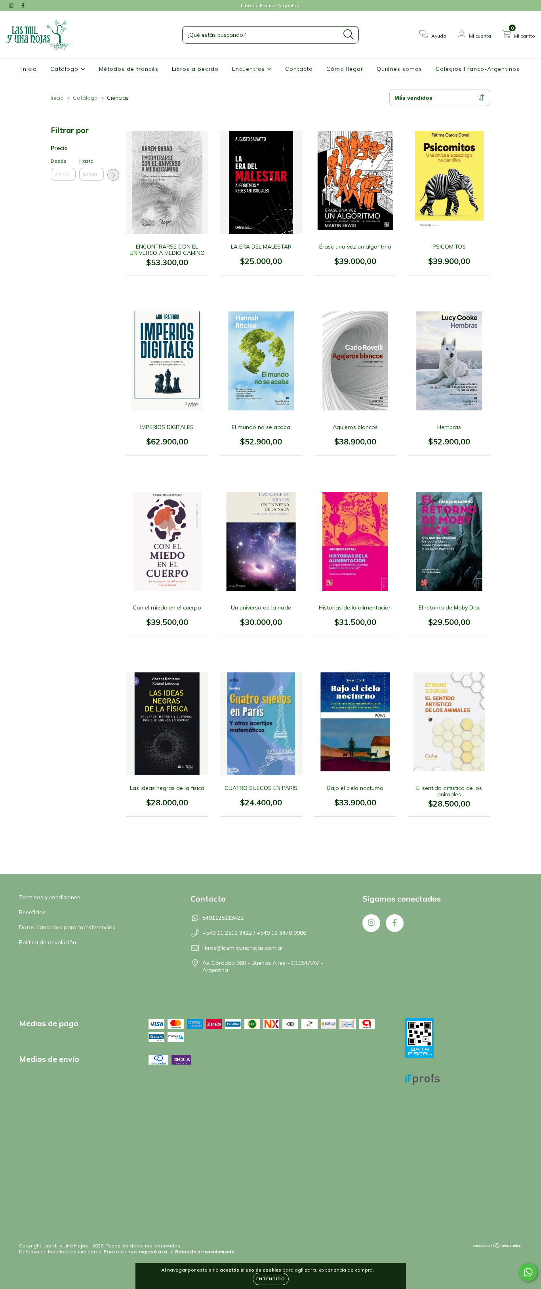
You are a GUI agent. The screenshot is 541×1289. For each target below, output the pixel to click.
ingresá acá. (153, 1252)
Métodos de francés (128, 68)
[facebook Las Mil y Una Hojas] (23, 5)
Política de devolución (47, 942)
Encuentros (249, 68)
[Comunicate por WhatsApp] (528, 1272)
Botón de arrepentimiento (204, 1252)
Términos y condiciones (49, 897)
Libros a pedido (195, 68)
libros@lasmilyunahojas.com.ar (242, 947)
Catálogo (65, 68)
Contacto (299, 68)
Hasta (86, 161)
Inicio (29, 68)
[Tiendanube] (497, 1246)
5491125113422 (223, 917)
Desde (59, 161)
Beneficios (32, 912)
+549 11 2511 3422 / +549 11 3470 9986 (254, 932)
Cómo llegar (344, 68)
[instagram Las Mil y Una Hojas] (12, 5)
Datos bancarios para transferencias (67, 927)
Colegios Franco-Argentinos (478, 68)
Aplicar (113, 175)
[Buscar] (348, 34)
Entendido (270, 1278)
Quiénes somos (399, 68)
